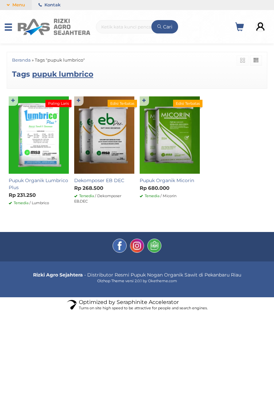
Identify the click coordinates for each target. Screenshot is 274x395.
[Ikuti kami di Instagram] (137, 247)
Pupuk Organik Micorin (167, 180)
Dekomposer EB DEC (99, 180)
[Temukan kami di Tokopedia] (154, 247)
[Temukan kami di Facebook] (120, 247)
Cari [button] (167, 27)
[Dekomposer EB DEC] (104, 135)
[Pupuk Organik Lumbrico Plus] (39, 135)
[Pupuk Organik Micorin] (170, 135)
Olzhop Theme (110, 281)
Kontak (51, 4)
